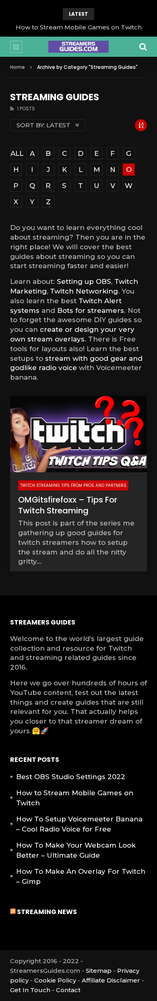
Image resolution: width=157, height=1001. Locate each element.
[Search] (143, 47)
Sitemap (99, 970)
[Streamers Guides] (78, 47)
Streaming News (47, 911)
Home (17, 67)
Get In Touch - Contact (45, 990)
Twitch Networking (84, 291)
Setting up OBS (84, 281)
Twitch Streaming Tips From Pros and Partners (73, 485)
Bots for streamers (90, 310)
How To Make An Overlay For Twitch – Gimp (80, 876)
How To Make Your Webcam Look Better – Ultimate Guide (76, 850)
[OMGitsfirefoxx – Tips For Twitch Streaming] (78, 434)
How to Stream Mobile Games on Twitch (79, 27)
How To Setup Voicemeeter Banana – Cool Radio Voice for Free (79, 824)
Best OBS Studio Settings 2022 (70, 777)
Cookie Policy (55, 980)
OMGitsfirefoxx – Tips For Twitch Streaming (67, 505)
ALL (16, 153)
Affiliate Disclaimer (111, 980)
